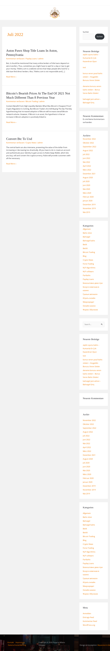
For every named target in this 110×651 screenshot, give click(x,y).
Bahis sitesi (87, 233)
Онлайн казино (89, 306)
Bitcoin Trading (32, 101)
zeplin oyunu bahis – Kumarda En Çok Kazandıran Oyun (91, 58)
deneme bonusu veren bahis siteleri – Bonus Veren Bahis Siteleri (92, 89)
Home (39, 3)
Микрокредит (88, 302)
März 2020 (87, 193)
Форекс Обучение (90, 310)
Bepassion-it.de (104, 645)
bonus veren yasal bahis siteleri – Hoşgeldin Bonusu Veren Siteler (92, 76)
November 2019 (89, 208)
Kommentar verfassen (15, 58)
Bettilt (85, 248)
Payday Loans (31, 58)
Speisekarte (68, 3)
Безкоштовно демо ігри (93, 283)
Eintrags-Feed (88, 617)
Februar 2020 (88, 197)
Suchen (86, 32)
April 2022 (87, 166)
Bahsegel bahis (89, 240)
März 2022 (87, 170)
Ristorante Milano (53, 3)
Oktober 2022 (88, 143)
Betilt (85, 244)
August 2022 (88, 150)
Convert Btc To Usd (19, 139)
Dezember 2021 (89, 173)
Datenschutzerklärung (17, 645)
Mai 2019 (86, 212)
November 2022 (89, 139)
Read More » (11, 76)
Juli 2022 (86, 154)
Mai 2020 (86, 189)
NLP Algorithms (89, 267)
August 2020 (88, 177)
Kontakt (11, 642)
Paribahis (86, 275)
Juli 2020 (86, 181)
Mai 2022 (86, 162)
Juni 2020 (86, 185)
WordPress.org (89, 625)
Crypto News (31, 142)
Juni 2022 (86, 158)
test (84, 67)
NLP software (88, 271)
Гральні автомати (90, 294)
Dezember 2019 (89, 204)
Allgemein (87, 229)
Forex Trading (88, 264)
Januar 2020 (87, 200)
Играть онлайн (89, 298)
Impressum (20, 642)
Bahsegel (86, 237)
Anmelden (87, 613)
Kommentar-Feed (90, 621)
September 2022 (89, 146)
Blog (84, 256)
